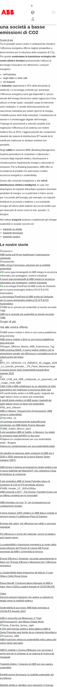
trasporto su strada (12, 229)
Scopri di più (6, 40)
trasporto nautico (11, 236)
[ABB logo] (7, 12)
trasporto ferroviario (13, 233)
